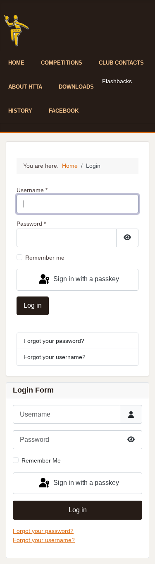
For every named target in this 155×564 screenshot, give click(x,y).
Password (31, 223)
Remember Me (41, 460)
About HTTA (25, 87)
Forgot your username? (55, 357)
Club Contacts (121, 63)
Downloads (76, 87)
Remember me (44, 257)
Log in (33, 305)
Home (16, 63)
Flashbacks (117, 81)
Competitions (61, 63)
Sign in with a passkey (85, 279)
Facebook (64, 111)
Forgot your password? (54, 340)
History (20, 111)
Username (32, 190)
